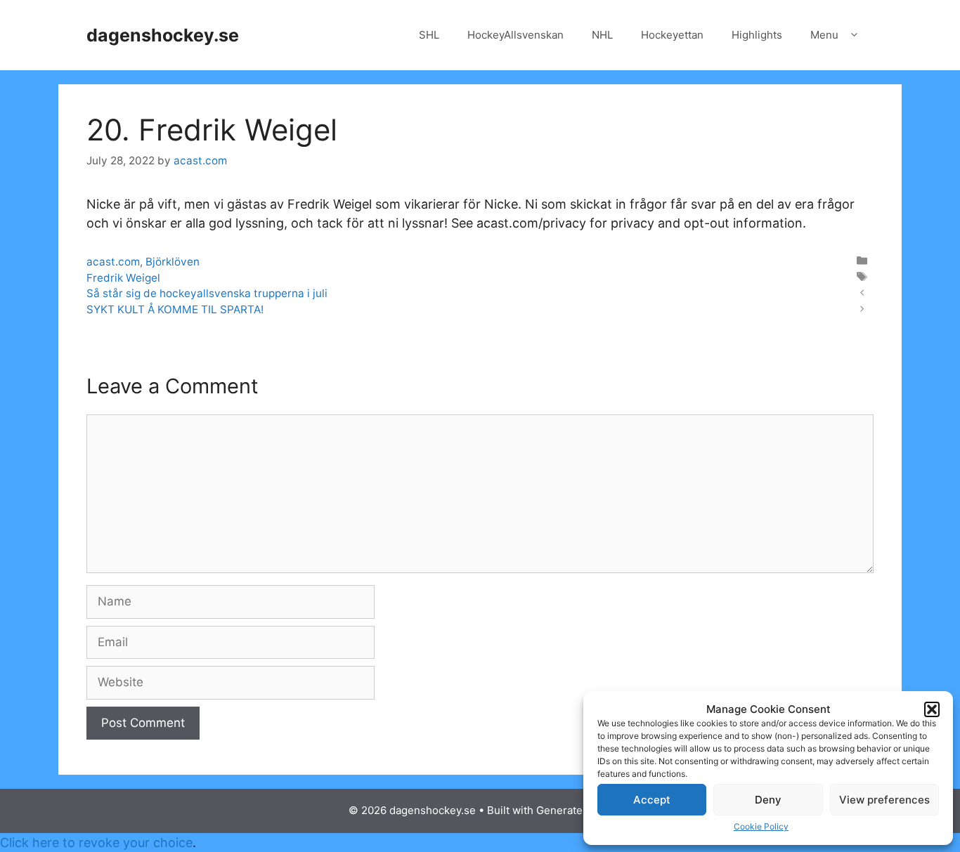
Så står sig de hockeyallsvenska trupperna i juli (206, 293)
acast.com (113, 261)
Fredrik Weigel (123, 277)
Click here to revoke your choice (96, 842)
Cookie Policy (761, 826)
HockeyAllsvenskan (515, 34)
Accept (651, 799)
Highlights (757, 34)
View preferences (884, 799)
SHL (429, 34)
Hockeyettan (672, 34)
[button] (932, 709)
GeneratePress (573, 810)
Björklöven (172, 261)
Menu (824, 34)
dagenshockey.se (162, 35)
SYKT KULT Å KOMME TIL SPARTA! (175, 309)
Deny (768, 799)
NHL (602, 34)
